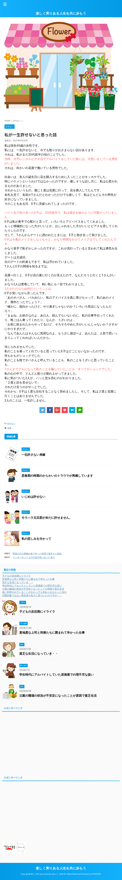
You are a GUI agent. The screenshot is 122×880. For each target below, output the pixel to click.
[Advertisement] (61, 743)
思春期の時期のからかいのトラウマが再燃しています (59, 475)
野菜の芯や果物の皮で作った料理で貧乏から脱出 (37, 553)
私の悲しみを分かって (36, 538)
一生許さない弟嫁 (33, 454)
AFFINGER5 (96, 874)
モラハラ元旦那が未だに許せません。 (47, 517)
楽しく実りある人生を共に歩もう (61, 13)
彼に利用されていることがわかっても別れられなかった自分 (34, 592)
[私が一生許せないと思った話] (72, 410)
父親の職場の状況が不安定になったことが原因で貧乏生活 (33, 588)
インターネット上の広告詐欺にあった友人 (34, 557)
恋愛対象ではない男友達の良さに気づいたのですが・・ (32, 595)
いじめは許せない (33, 496)
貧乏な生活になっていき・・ (17, 582)
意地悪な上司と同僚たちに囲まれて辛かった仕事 (28, 579)
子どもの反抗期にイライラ (16, 575)
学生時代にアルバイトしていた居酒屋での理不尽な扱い (32, 585)
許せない (11, 423)
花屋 (9, 428)
